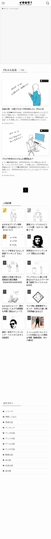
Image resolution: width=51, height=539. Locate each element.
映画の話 (9, 455)
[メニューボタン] (3, 3)
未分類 (8, 471)
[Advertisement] (25, 36)
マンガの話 (10, 433)
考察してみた (11, 417)
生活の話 (9, 466)
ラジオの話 (10, 449)
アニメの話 (10, 438)
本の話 (8, 460)
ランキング (10, 428)
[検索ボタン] (47, 3)
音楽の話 (9, 422)
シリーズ (9, 411)
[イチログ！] (25, 3)
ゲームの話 (10, 444)
